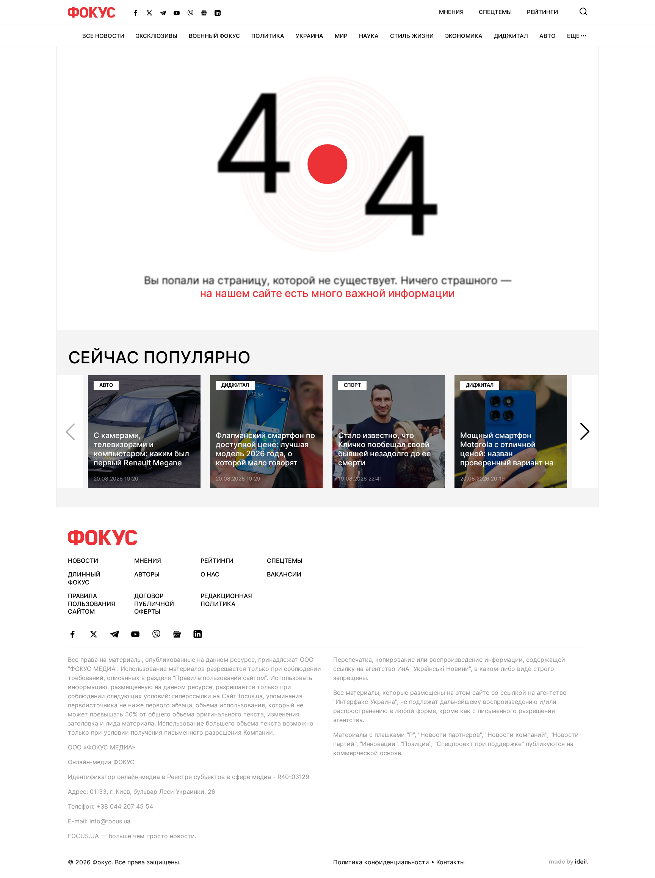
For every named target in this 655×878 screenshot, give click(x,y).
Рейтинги (542, 12)
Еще (573, 35)
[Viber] (190, 12)
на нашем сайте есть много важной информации (327, 293)
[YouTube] (176, 12)
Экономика (464, 35)
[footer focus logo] (103, 537)
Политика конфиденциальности (381, 862)
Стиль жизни (412, 35)
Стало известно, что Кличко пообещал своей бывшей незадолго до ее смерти (384, 449)
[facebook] (72, 634)
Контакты (450, 862)
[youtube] (135, 634)
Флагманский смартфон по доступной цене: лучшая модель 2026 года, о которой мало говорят (265, 449)
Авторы (147, 574)
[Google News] (204, 12)
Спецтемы (495, 12)
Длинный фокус (84, 578)
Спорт (352, 385)
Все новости (103, 35)
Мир (341, 35)
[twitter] (93, 634)
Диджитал (511, 35)
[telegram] (114, 634)
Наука (369, 35)
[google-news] (176, 634)
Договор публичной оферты (154, 604)
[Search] (583, 11)
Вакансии (284, 574)
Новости (83, 560)
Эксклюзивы (156, 35)
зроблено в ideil (568, 862)
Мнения (451, 12)
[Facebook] (136, 12)
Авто (547, 35)
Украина (309, 35)
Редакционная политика (226, 600)
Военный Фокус (214, 35)
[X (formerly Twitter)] (149, 12)
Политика (267, 35)
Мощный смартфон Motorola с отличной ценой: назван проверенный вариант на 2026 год (506, 453)
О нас (210, 574)
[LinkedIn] (217, 12)
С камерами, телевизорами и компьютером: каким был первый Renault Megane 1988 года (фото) (141, 453)
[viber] (156, 634)
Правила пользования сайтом (91, 604)
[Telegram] (163, 12)
